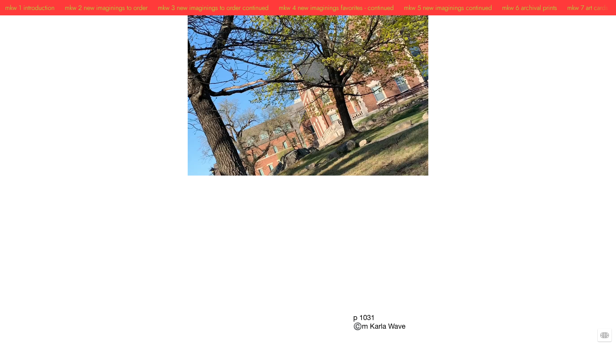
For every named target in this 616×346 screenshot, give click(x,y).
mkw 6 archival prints (529, 7)
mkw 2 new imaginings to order (106, 7)
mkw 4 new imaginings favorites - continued (336, 7)
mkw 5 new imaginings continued (448, 7)
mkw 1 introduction (30, 7)
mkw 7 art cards (587, 7)
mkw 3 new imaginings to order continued (213, 7)
